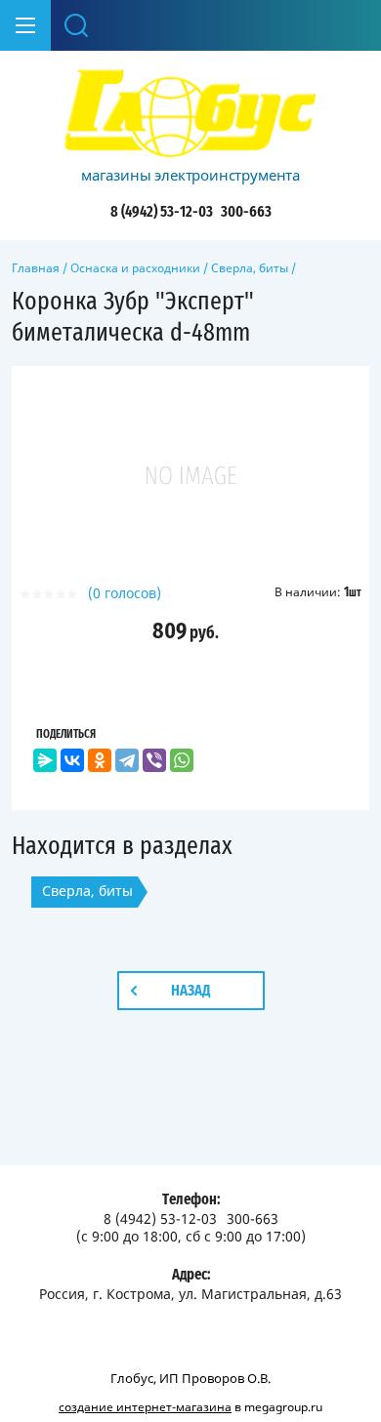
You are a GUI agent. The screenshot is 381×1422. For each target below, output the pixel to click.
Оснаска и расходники (135, 268)
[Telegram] (127, 760)
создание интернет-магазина (145, 1407)
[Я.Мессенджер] (45, 760)
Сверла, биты (249, 268)
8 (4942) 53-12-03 (161, 212)
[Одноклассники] (99, 760)
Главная (36, 268)
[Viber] (154, 760)
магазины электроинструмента (190, 174)
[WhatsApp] (181, 760)
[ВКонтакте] (72, 760)
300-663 (246, 212)
